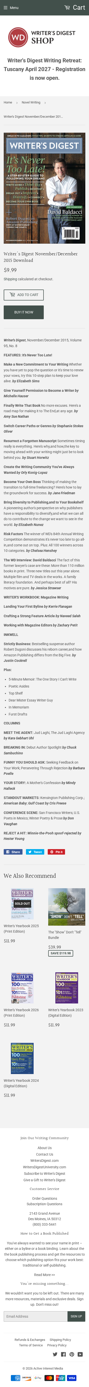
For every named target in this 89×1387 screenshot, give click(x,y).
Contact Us (44, 1154)
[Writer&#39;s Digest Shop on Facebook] (63, 1355)
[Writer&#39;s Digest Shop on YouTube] (80, 1355)
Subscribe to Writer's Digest (44, 1174)
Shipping (10, 279)
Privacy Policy (57, 1345)
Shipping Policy (60, 1340)
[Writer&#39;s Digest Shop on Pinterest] (71, 1355)
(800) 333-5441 (45, 1224)
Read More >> (44, 1275)
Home (8, 102)
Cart (78, 7)
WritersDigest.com (44, 1161)
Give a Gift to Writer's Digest (44, 1180)
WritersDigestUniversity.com (44, 1167)
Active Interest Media (48, 1368)
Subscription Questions (44, 1204)
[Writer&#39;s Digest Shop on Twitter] (55, 1355)
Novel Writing (31, 102)
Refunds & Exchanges (30, 1340)
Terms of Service (31, 1345)
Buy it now (23, 312)
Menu (14, 8)
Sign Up (76, 1316)
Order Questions (44, 1198)
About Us (45, 1148)
